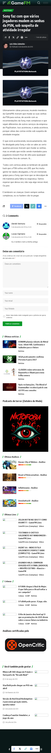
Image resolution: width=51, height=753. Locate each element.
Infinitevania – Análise (28, 488)
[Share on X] (13, 37)
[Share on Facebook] (9, 37)
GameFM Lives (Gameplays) (28, 526)
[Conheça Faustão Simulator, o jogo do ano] (41, 718)
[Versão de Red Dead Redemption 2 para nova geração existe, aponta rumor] (41, 701)
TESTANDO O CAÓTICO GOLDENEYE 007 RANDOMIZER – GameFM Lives (32, 535)
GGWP (27, 596)
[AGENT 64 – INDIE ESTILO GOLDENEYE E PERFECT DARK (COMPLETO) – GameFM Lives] (9, 551)
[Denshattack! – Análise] (9, 504)
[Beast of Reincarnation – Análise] (9, 478)
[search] (39, 3)
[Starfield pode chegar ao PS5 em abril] (41, 688)
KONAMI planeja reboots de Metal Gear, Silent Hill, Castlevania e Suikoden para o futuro (33, 345)
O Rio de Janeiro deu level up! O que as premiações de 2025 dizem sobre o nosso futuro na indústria (33, 617)
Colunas (21, 596)
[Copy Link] (18, 37)
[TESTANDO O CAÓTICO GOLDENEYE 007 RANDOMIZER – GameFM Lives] (9, 536)
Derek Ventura (18, 223)
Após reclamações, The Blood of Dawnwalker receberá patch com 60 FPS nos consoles (32, 387)
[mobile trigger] (5, 3)
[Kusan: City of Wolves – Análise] (9, 466)
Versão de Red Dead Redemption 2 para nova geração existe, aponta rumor (17, 701)
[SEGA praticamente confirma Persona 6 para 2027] (9, 360)
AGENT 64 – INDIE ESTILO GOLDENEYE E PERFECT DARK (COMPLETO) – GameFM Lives (31, 550)
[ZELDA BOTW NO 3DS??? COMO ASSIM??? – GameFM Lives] (9, 523)
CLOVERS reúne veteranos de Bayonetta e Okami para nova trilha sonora (31, 373)
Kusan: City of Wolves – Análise (31, 462)
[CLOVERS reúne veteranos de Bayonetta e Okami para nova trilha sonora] (9, 373)
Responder (43, 224)
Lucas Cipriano (18, 234)
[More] (26, 37)
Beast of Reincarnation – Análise (32, 475)
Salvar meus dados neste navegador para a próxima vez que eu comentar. (26, 316)
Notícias (8, 10)
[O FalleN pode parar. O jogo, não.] (9, 605)
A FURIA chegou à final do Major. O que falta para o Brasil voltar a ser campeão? (32, 589)
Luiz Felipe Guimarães (17, 44)
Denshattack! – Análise (28, 501)
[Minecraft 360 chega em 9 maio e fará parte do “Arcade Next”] (41, 674)
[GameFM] (18, 3)
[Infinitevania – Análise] (9, 491)
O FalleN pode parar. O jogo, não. (32, 601)
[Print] (22, 37)
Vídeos (41, 526)
